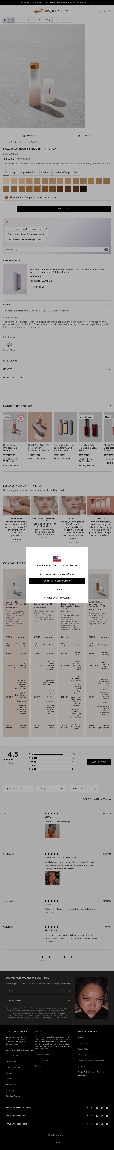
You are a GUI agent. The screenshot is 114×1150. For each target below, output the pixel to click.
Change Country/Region (57, 598)
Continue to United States (57, 581)
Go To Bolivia (57, 590)
